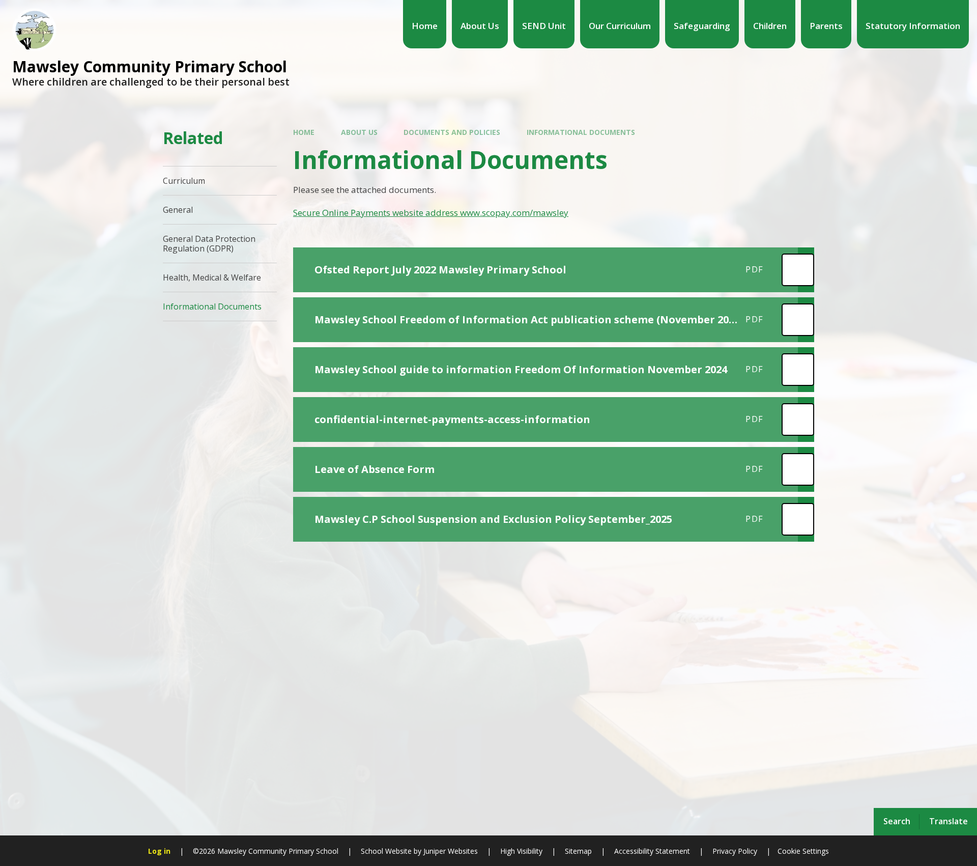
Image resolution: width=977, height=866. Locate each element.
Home (303, 132)
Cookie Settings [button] (803, 851)
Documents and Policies (452, 132)
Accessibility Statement (652, 851)
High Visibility (521, 851)
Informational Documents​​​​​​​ (581, 132)
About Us (359, 132)
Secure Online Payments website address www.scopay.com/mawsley (430, 212)
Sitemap (578, 851)
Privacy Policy (734, 851)
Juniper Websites (449, 851)
